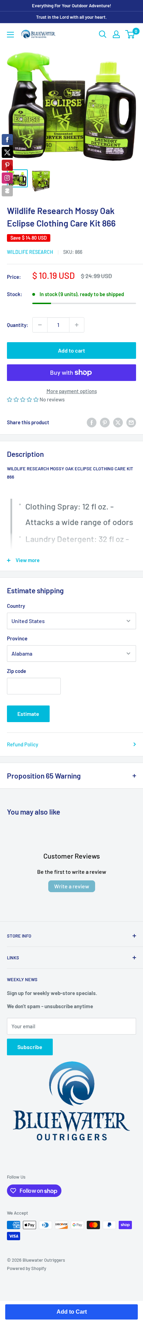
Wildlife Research (30, 252)
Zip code (16, 671)
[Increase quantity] (76, 325)
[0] (130, 34)
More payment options (72, 391)
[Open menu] (10, 34)
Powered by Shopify (26, 1268)
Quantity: (17, 325)
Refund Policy (22, 744)
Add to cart (71, 350)
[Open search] (103, 34)
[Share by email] (131, 422)
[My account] (116, 34)
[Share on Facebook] (91, 422)
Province (17, 638)
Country (16, 606)
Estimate (28, 713)
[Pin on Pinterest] (105, 422)
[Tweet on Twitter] (118, 422)
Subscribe (29, 1047)
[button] (23, 399)
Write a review (71, 886)
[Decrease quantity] (40, 325)
